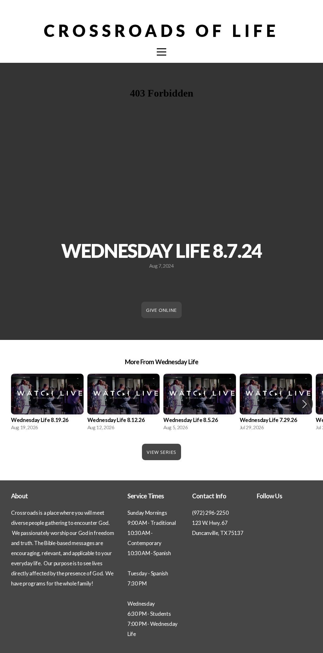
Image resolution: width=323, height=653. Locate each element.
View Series (161, 452)
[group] (47, 404)
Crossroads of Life (161, 30)
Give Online (161, 310)
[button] (304, 404)
